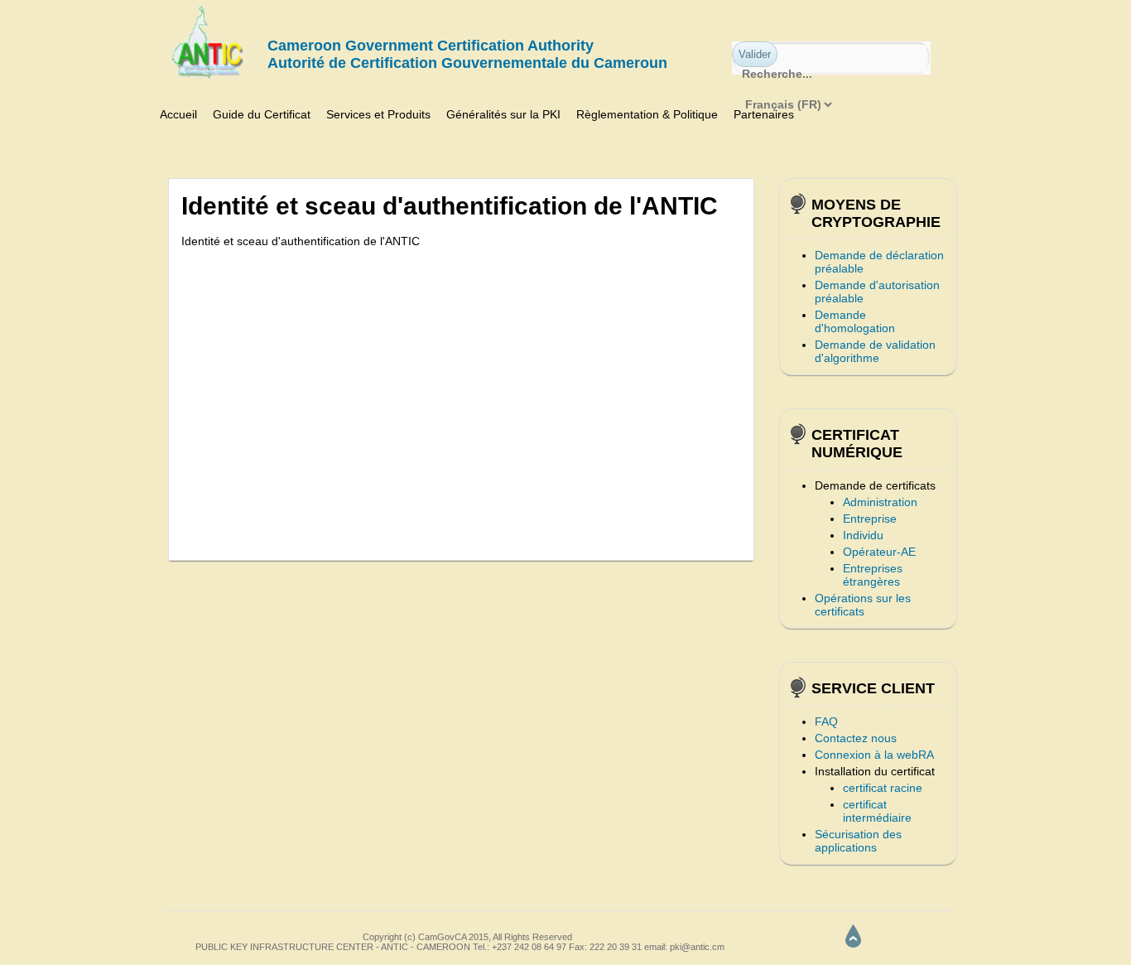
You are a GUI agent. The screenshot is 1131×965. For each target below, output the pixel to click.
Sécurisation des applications (858, 840)
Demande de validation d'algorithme (875, 351)
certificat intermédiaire (877, 811)
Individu (863, 535)
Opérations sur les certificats (863, 604)
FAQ (826, 721)
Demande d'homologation (855, 321)
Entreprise (870, 518)
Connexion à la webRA (874, 754)
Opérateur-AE (879, 551)
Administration (880, 502)
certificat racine (882, 787)
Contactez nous (856, 738)
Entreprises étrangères (872, 575)
